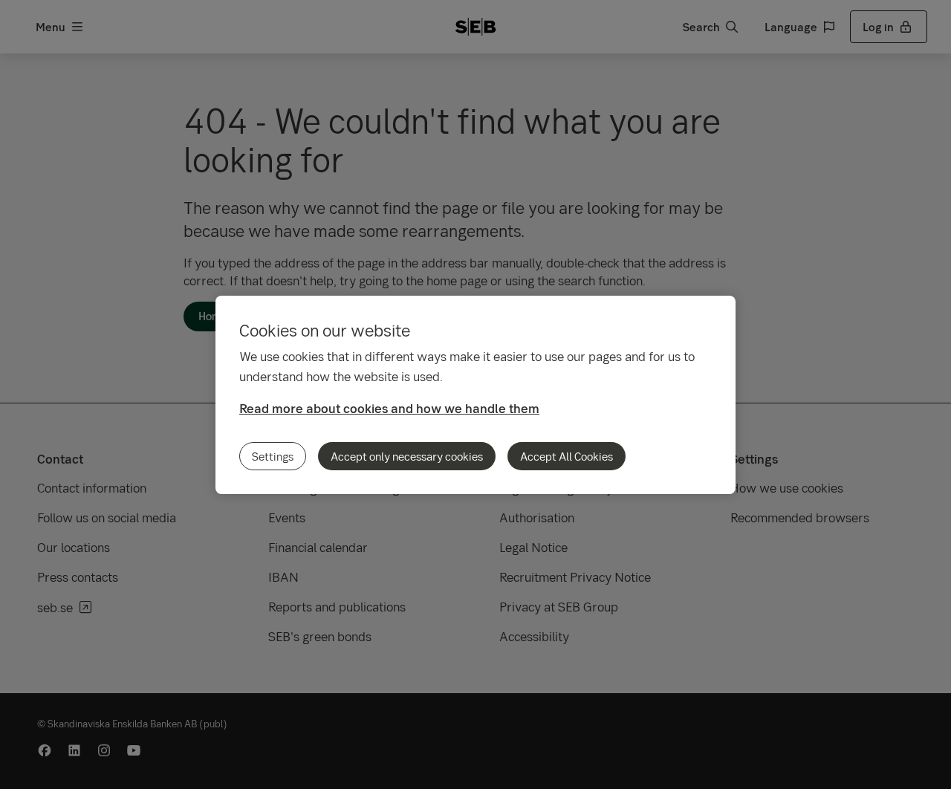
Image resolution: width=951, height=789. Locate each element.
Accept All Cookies (566, 456)
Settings (272, 456)
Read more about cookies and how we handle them (389, 408)
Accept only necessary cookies (407, 456)
